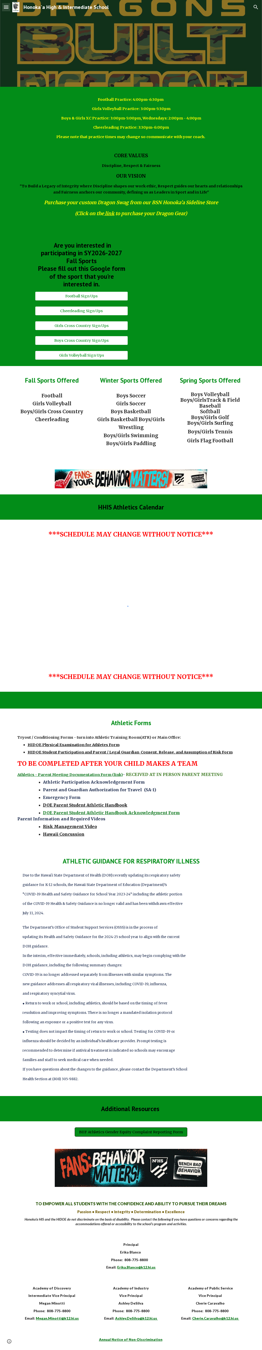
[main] (131, 120)
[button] (6, 7)
